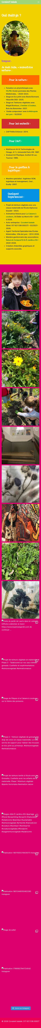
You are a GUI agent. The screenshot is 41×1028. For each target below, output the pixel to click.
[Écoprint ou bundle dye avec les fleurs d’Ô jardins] (20, 484)
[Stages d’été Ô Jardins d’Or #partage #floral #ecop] (20, 831)
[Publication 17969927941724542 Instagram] (20, 986)
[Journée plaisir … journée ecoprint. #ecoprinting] (20, 329)
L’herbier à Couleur (28, 105)
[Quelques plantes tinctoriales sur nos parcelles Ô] (20, 561)
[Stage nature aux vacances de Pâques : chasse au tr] (20, 407)
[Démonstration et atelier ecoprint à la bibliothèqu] (20, 445)
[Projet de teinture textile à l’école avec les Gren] (20, 793)
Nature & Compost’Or (15, 240)
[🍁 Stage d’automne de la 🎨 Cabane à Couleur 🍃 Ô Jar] (20, 291)
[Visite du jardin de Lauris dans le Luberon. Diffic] (20, 638)
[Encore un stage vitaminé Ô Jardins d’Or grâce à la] (20, 368)
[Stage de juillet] (20, 947)
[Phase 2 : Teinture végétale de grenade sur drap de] (20, 754)
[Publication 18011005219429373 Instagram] (20, 870)
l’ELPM (9, 91)
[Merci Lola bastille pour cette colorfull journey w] (20, 600)
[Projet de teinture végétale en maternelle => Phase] (20, 677)
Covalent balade (9, 2)
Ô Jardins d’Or (32, 240)
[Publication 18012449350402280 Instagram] (20, 908)
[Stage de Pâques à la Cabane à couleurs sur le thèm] (20, 715)
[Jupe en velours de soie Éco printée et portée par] (20, 522)
